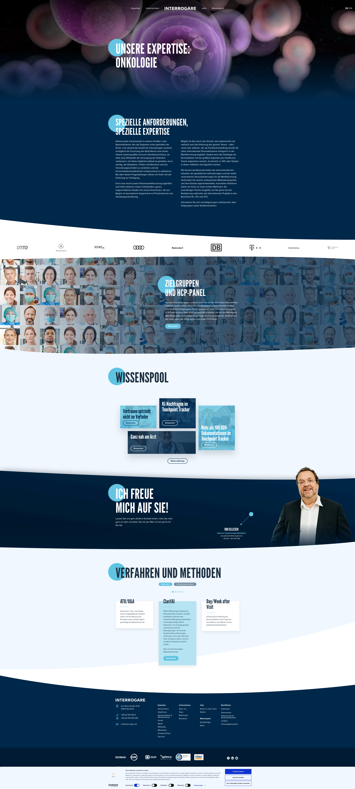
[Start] (180, 8)
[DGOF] (151, 757)
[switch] (154, 785)
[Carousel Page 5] (182, 592)
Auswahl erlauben (238, 777)
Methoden (165, 584)
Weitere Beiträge (178, 461)
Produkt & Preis (164, 733)
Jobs (202, 705)
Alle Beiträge (205, 722)
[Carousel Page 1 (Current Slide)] (173, 592)
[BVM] (134, 757)
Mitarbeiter (162, 730)
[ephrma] (165, 757)
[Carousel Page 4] (180, 592)
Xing (228, 758)
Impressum (225, 709)
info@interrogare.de (129, 724)
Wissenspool (205, 719)
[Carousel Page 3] (177, 592)
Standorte (183, 719)
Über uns (182, 709)
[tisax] (198, 757)
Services (161, 737)
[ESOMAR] (121, 757)
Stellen (203, 712)
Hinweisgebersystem (229, 724)
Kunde (160, 720)
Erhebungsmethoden (185, 584)
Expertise (162, 705)
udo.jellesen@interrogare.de (231, 536)
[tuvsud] (183, 757)
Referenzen (183, 715)
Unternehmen (185, 705)
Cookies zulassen (238, 771)
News (202, 725)
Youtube (236, 758)
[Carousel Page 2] (175, 592)
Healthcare (162, 712)
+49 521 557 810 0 (128, 715)
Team (181, 712)
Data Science (163, 709)
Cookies (224, 721)
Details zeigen (198, 785)
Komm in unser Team (208, 709)
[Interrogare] (130, 700)
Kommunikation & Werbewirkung (165, 716)
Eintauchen (173, 326)
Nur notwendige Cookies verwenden (238, 783)
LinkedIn (232, 758)
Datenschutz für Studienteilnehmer (228, 717)
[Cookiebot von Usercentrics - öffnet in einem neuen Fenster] (113, 785)
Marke (160, 724)
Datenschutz (226, 713)
